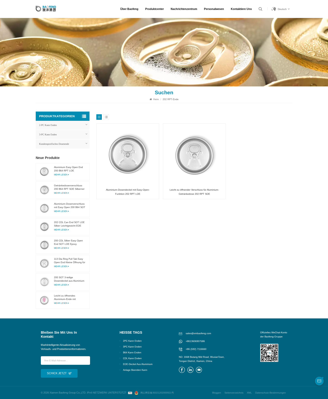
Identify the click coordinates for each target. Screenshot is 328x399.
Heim (156, 99)
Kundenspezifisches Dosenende (54, 144)
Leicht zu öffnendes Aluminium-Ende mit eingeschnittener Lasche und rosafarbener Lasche (69, 297)
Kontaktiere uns (241, 9)
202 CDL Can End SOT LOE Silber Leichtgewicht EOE (69, 224)
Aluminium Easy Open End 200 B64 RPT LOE (68, 169)
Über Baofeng (129, 9)
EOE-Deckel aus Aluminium (138, 364)
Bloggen (216, 392)
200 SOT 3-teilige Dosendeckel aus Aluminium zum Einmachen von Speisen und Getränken (69, 279)
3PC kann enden (132, 346)
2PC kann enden (132, 340)
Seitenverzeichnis (233, 392)
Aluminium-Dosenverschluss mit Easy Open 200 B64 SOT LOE (69, 205)
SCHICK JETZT (57, 373)
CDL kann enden (132, 358)
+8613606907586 (195, 341)
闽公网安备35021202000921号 (157, 392)
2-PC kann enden (48, 125)
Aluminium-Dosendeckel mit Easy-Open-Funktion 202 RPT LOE (128, 191)
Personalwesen (214, 9)
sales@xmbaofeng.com (198, 333)
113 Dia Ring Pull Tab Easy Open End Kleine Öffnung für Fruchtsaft (69, 261)
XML (249, 392)
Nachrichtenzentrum (184, 9)
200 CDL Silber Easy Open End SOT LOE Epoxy (68, 242)
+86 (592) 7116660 (196, 349)
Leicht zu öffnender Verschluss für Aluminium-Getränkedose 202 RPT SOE (194, 191)
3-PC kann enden (48, 134)
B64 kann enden (132, 352)
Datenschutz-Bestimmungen (270, 392)
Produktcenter (154, 9)
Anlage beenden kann (135, 370)
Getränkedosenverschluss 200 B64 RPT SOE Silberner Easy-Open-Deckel (69, 187)
